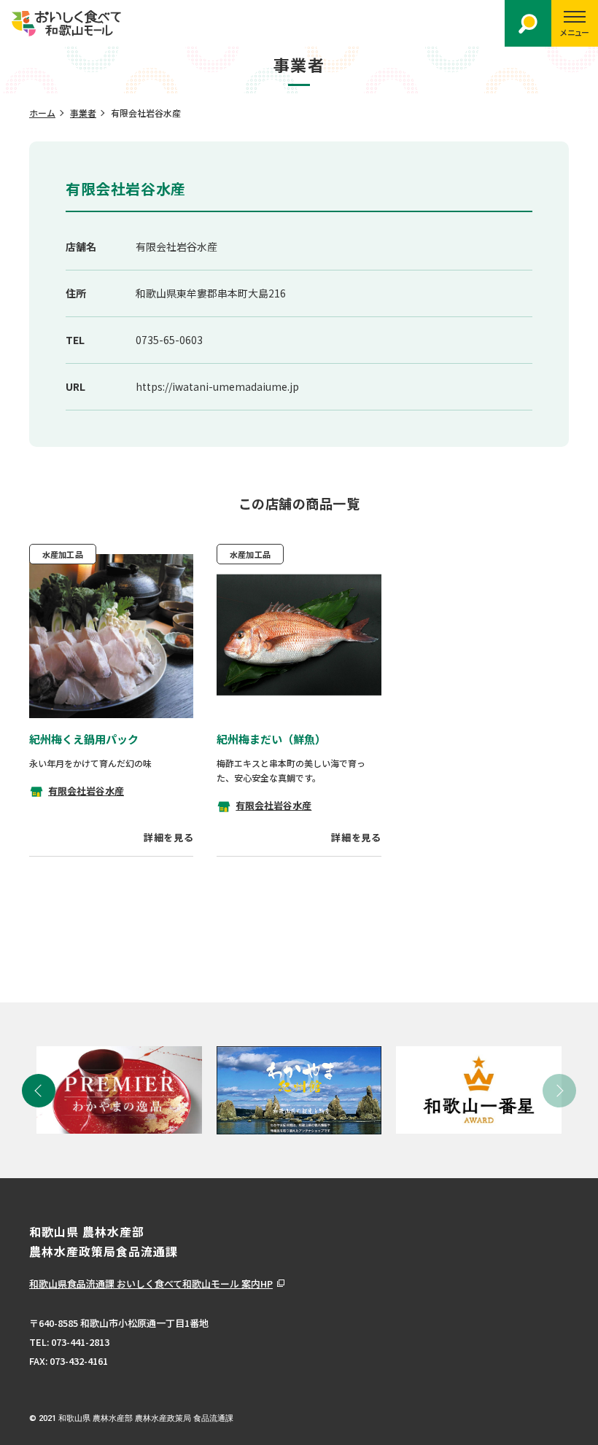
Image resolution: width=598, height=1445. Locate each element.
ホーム (42, 112)
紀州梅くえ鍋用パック (84, 739)
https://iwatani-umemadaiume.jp (217, 386)
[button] (38, 1090)
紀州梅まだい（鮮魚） (271, 739)
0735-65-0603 (169, 339)
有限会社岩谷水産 (86, 791)
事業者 (83, 112)
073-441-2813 (80, 1342)
